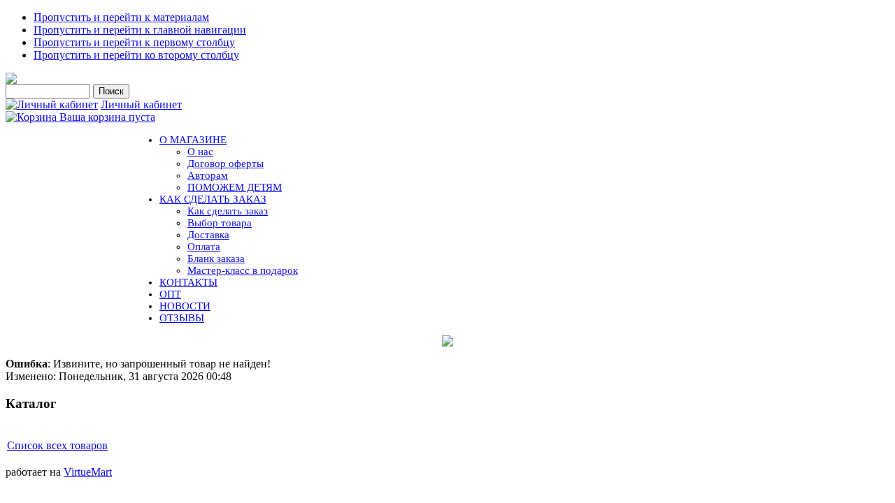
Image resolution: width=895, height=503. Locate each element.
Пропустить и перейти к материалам (121, 17)
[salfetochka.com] (11, 80)
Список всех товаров (57, 445)
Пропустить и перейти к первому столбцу (134, 42)
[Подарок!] (447, 341)
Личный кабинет (141, 104)
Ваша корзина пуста (107, 117)
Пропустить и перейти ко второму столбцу (136, 55)
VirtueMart (88, 472)
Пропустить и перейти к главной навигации (140, 30)
